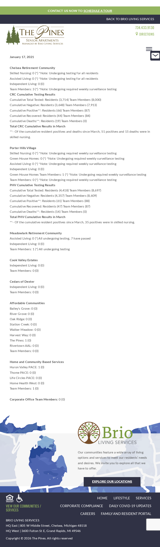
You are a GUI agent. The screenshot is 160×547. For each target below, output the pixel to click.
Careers (87, 514)
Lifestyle (122, 498)
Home (102, 498)
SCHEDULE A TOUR (98, 11)
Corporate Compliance (81, 506)
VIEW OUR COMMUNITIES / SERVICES (23, 507)
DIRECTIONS (146, 34)
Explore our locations (112, 481)
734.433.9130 (144, 27)
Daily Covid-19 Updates (130, 506)
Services (143, 498)
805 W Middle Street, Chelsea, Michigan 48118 (53, 525)
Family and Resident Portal (126, 514)
